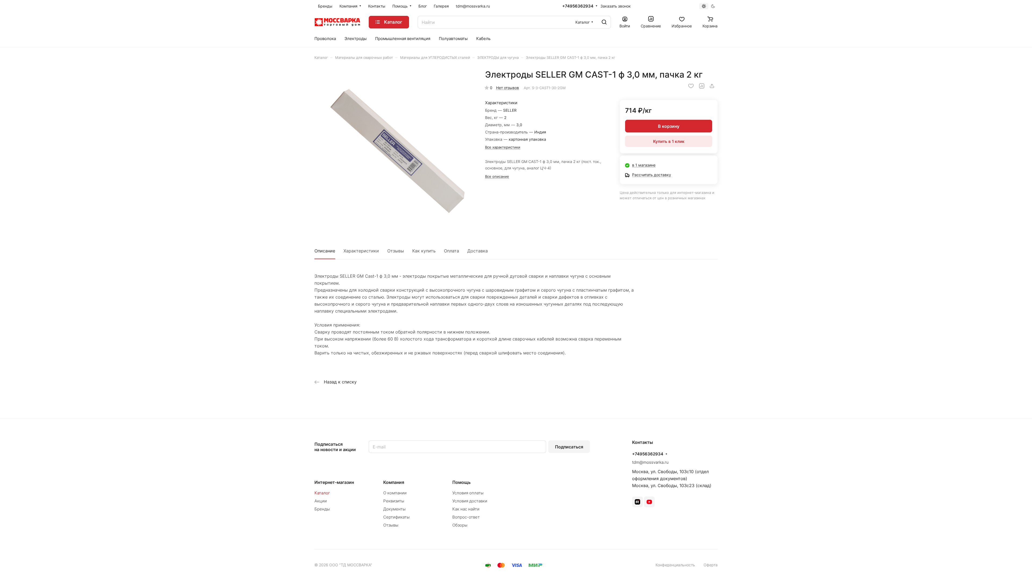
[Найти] (604, 22)
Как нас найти (465, 509)
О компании (395, 492)
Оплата (451, 250)
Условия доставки (469, 500)
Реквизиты (393, 500)
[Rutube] (637, 501)
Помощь (461, 482)
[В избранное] (691, 86)
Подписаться (569, 447)
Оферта (711, 565)
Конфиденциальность (675, 565)
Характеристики (361, 250)
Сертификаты (396, 517)
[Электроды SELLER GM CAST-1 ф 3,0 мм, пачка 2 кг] (394, 149)
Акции (320, 500)
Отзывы (395, 250)
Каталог (322, 492)
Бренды (322, 509)
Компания (393, 482)
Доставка (477, 250)
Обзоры (459, 525)
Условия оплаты (467, 492)
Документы (394, 509)
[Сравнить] (701, 86)
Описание (324, 250)
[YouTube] (649, 501)
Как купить (424, 250)
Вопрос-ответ (466, 517)
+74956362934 (577, 6)
